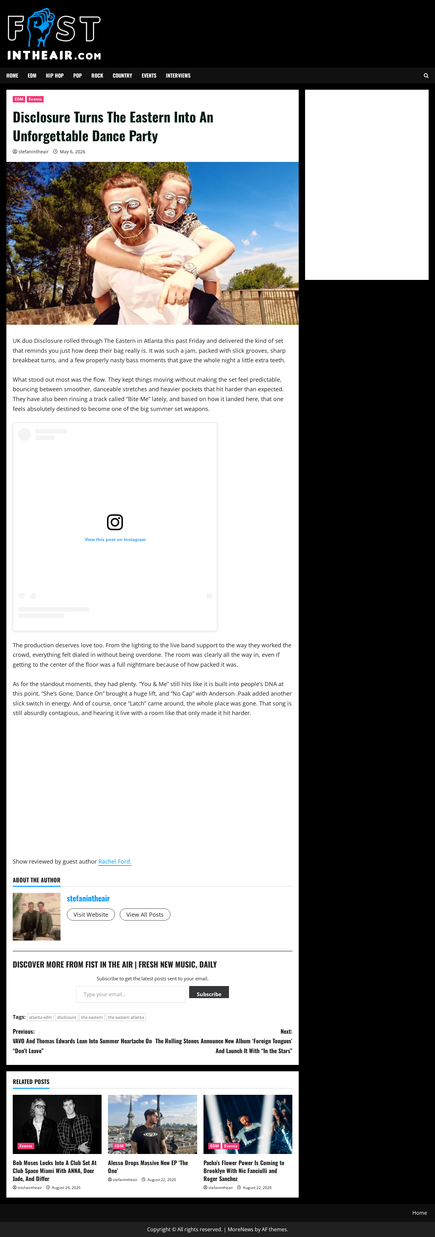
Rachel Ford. (115, 861)
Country (122, 75)
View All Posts (145, 914)
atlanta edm (40, 1017)
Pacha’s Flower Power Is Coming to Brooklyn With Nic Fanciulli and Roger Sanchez (243, 1170)
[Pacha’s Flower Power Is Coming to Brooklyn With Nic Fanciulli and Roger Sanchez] (247, 1124)
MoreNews (240, 1229)
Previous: (82, 1041)
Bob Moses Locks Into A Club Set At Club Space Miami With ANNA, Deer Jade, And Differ (54, 1170)
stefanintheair (33, 152)
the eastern (92, 1017)
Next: (223, 1041)
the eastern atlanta (126, 1017)
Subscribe (209, 994)
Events (149, 75)
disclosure (66, 1017)
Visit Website (91, 914)
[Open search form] (426, 75)
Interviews (178, 75)
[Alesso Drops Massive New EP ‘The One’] (152, 1124)
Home (12, 75)
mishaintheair (30, 1187)
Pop (77, 75)
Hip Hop (55, 75)
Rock (97, 75)
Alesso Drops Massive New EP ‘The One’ (148, 1166)
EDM (32, 75)
